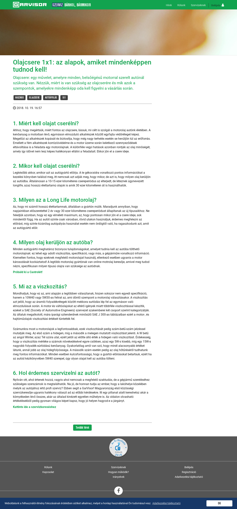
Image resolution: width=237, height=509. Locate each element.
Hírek (169, 5)
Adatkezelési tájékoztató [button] (166, 503)
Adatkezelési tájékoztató (189, 476)
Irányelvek (118, 476)
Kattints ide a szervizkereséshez (34, 407)
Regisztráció (189, 472)
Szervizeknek (198, 5)
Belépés (216, 5)
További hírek (82, 427)
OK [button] (219, 503)
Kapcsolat (48, 472)
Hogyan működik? (118, 472)
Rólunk (181, 5)
